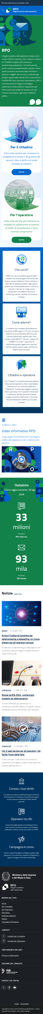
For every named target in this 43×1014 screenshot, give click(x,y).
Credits (16, 1004)
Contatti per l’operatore (16, 941)
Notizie (4, 919)
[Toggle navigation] (2, 10)
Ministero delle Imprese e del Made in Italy (15, 3)
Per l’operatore (7, 909)
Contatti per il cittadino (16, 936)
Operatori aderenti (9, 915)
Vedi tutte (18, 594)
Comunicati (6, 690)
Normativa (6, 912)
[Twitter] (3, 987)
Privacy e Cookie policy (10, 955)
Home (4, 903)
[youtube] (14, 987)
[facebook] (9, 987)
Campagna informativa (10, 922)
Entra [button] (21, 172)
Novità (4, 631)
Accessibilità (25, 1004)
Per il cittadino (7, 906)
